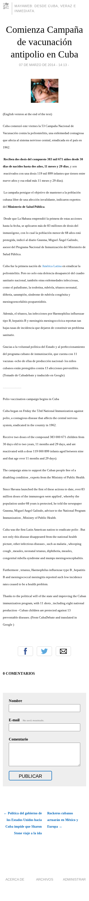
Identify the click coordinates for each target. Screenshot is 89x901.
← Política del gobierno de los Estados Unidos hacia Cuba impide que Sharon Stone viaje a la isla (23, 823)
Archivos (44, 879)
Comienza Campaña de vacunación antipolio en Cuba (44, 42)
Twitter (44, 651)
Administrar (74, 879)
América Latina (52, 266)
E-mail (26, 720)
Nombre (15, 701)
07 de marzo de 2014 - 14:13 (43, 65)
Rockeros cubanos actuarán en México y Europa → (62, 819)
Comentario (18, 739)
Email (63, 651)
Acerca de (14, 879)
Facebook (25, 651)
